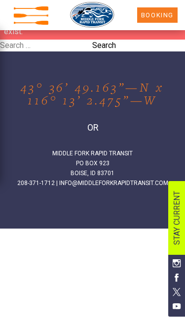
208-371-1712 (36, 183)
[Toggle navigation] (31, 15)
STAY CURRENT (177, 218)
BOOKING (157, 15)
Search (104, 45)
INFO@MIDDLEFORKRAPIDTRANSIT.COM (113, 183)
